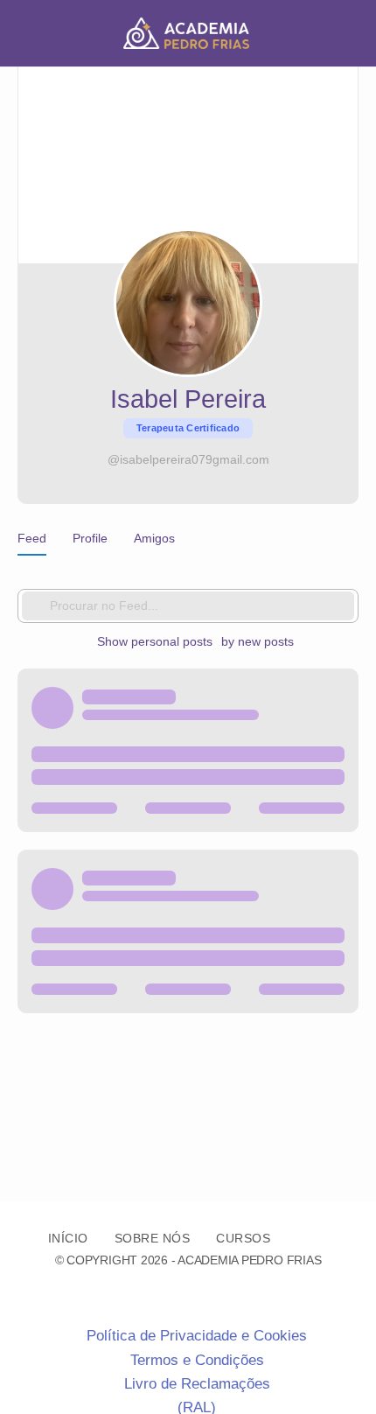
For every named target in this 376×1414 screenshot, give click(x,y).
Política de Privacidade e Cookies (197, 1335)
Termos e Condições (197, 1360)
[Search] (343, 33)
